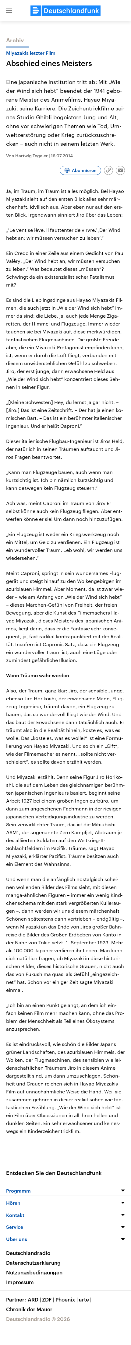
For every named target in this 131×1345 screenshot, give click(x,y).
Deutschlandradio (28, 1253)
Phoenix (66, 1299)
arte (85, 1299)
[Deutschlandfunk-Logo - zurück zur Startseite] (65, 10)
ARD (34, 1299)
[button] (9, 11)
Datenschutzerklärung (33, 1263)
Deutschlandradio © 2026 (38, 1319)
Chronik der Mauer (29, 1309)
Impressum (20, 1282)
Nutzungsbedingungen (34, 1272)
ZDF (48, 1299)
